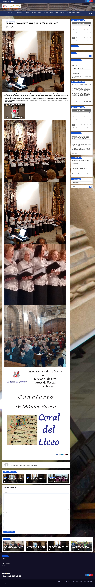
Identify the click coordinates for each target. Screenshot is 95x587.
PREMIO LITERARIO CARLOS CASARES (45, 12)
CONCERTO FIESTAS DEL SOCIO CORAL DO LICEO (58, 479)
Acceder (3, 558)
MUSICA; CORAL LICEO (52, 477)
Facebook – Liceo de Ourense (77, 68)
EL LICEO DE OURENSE (10, 9)
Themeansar (19, 583)
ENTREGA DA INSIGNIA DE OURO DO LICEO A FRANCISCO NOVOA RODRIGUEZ (80, 547)
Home (5, 12)
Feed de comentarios (6, 563)
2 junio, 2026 (75, 549)
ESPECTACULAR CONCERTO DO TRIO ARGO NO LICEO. (36, 479)
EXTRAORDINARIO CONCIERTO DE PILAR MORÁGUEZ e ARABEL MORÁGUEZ (13, 480)
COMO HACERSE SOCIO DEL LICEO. (76, 583)
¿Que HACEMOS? (17, 12)
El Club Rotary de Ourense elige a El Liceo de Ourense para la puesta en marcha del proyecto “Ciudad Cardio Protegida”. (80, 137)
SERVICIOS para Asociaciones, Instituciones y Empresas (67, 12)
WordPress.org (5, 565)
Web (4, 525)
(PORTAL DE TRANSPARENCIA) (87, 583)
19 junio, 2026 (30, 549)
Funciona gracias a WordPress (6, 583)
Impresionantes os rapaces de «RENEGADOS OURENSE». (18, 457)
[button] (89, 13)
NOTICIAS (34, 12)
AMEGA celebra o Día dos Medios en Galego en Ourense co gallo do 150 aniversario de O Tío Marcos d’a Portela (81, 89)
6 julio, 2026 (7, 549)
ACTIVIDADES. (27, 12)
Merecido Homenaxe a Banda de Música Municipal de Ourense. (53, 457)
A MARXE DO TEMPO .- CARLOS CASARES (80, 63)
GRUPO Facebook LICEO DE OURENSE (79, 168)
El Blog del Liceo (75, 65)
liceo (12, 26)
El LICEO (10, 12)
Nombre (5, 512)
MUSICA (5, 477)
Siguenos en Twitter (75, 73)
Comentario (5, 492)
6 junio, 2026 (52, 549)
